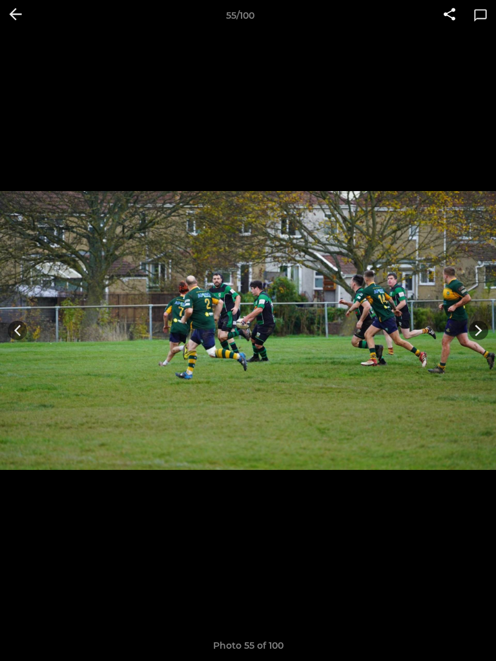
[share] (449, 15)
